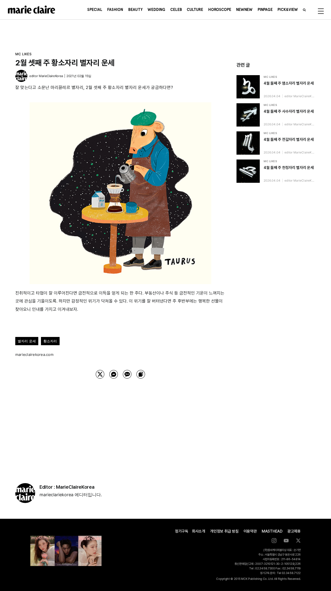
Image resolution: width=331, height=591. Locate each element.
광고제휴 (294, 531)
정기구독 (181, 531)
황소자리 (50, 341)
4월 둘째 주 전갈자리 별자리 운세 (289, 139)
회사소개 (198, 531)
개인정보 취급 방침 (224, 531)
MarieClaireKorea (51, 76)
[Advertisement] (120, 425)
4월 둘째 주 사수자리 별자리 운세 (289, 111)
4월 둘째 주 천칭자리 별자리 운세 (289, 167)
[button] (304, 10)
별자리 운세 (27, 341)
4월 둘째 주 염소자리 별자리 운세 (289, 83)
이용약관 (250, 531)
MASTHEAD (272, 531)
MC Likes (23, 54)
